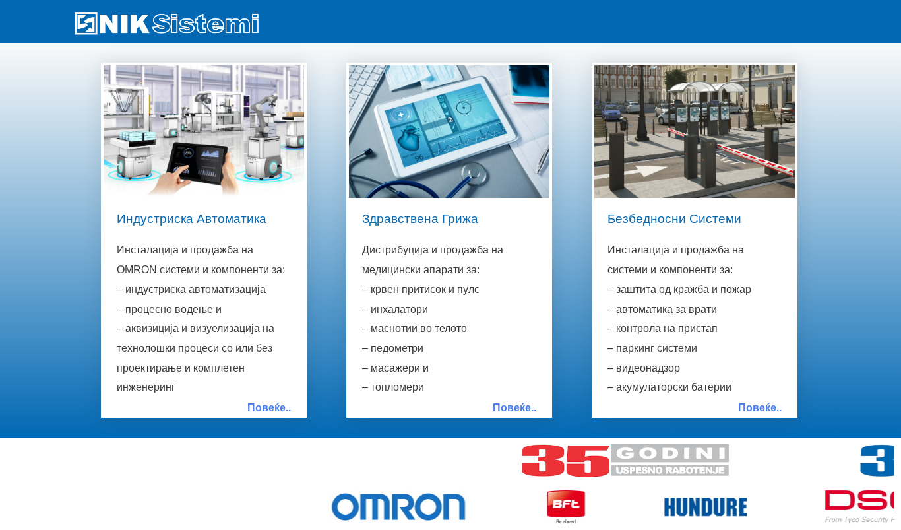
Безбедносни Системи (674, 219)
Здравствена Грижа (420, 219)
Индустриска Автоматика (191, 219)
